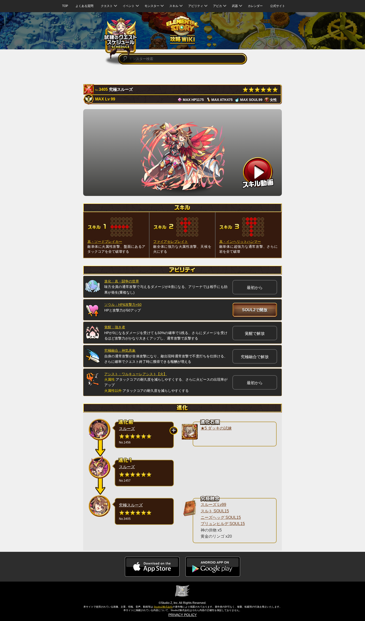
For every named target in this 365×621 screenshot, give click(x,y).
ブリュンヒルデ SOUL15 (223, 524)
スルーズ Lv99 (213, 504)
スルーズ (127, 429)
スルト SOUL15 (215, 511)
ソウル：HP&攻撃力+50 (123, 305)
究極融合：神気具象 (120, 350)
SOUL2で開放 (254, 310)
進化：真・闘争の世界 (121, 281)
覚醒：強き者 (114, 327)
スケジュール (120, 38)
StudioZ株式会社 (163, 606)
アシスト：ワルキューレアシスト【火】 (135, 374)
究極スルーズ (131, 505)
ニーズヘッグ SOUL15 (221, 517)
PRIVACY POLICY (182, 615)
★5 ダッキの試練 (216, 428)
